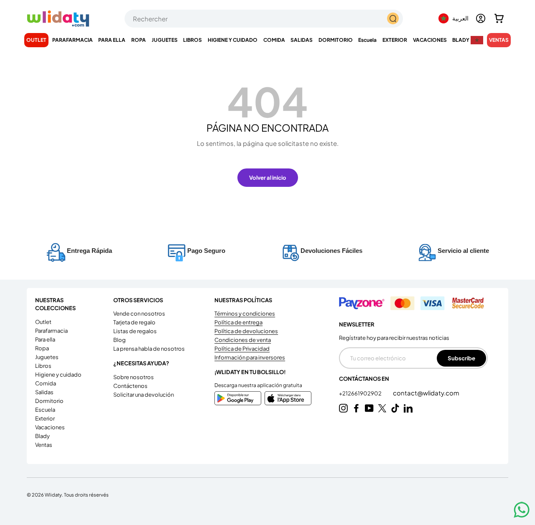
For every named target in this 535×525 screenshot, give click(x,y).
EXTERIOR (394, 40)
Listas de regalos (135, 331)
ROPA (138, 40)
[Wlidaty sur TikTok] (395, 408)
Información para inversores (249, 357)
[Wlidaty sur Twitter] (382, 408)
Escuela (367, 40)
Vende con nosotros (139, 313)
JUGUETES (165, 40)
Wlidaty (53, 494)
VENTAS (499, 40)
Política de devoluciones (246, 331)
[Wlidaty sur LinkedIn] (408, 408)
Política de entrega (238, 322)
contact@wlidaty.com (426, 393)
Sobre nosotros (133, 377)
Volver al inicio (267, 177)
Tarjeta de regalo (134, 322)
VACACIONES (430, 40)
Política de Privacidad (242, 348)
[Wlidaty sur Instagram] (343, 408)
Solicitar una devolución (143, 394)
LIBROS (192, 40)
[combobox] (264, 19)
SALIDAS (301, 40)
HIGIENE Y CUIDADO (232, 40)
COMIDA (274, 40)
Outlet (36, 40)
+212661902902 (360, 393)
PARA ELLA (111, 40)
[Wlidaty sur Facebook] (356, 408)
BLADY (460, 40)
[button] (499, 18)
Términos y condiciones (244, 313)
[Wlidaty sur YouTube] (369, 408)
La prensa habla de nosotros (149, 348)
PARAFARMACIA (72, 40)
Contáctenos (130, 385)
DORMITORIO (335, 40)
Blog (119, 339)
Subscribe (461, 358)
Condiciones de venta (242, 339)
